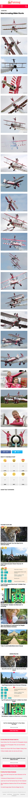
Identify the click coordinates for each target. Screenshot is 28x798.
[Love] (2, 527)
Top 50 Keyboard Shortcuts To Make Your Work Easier (13, 585)
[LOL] (2, 548)
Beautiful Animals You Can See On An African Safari (12, 543)
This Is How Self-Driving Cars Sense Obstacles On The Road (13, 775)
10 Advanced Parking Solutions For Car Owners (11, 778)
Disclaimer (23, 794)
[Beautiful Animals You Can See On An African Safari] (14, 534)
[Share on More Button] (24, 451)
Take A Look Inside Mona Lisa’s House (12, 646)
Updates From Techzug (9, 772)
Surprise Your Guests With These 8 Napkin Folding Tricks (14, 748)
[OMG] (5, 527)
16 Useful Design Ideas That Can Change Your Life (12, 787)
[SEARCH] (26, 6)
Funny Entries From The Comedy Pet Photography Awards (14, 742)
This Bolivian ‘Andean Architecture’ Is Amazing (12, 605)
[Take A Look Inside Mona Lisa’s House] (14, 637)
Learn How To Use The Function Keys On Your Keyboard (13, 780)
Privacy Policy (16, 794)
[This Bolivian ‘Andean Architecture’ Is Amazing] (14, 595)
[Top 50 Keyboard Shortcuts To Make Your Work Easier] (14, 575)
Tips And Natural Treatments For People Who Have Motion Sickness (12, 626)
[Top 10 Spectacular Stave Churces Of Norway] (14, 554)
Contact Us (14, 795)
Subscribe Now (14, 730)
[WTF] (5, 548)
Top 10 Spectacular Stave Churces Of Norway (12, 564)
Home (4, 794)
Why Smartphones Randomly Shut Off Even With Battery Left (13, 784)
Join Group (9, 794)
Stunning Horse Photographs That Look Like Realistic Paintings (13, 745)
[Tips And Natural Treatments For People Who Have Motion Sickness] (14, 616)
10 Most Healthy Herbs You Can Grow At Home (11, 751)
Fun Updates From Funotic (10, 739)
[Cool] (2, 568)
